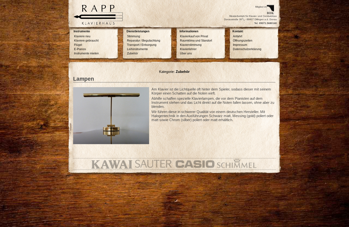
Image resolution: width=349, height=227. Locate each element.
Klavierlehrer (188, 49)
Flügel (78, 45)
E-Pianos (80, 49)
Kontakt (237, 31)
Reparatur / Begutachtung (143, 40)
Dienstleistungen (138, 31)
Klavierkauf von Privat (194, 36)
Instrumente (82, 31)
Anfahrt (237, 36)
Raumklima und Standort (196, 40)
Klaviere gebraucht (86, 40)
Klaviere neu (82, 36)
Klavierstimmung (191, 45)
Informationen (188, 31)
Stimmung (133, 36)
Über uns (186, 53)
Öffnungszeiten (242, 40)
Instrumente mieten (86, 53)
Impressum (240, 45)
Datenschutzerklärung (247, 49)
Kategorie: (174, 72)
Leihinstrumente (137, 49)
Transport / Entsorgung (141, 45)
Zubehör (132, 53)
